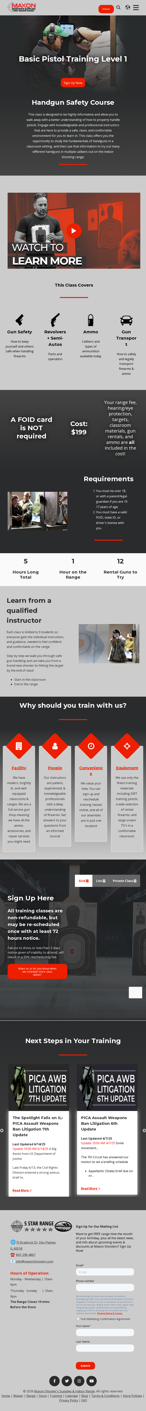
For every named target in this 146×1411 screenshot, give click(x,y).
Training (56, 1396)
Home (6, 1396)
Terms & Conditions (105, 1396)
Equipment (127, 768)
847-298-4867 (25, 1255)
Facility (19, 768)
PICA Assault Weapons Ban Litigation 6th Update (104, 1123)
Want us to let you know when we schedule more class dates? (37, 971)
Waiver (106, 9)
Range (31, 1396)
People (55, 768)
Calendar (71, 1396)
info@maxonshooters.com (34, 1261)
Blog (84, 1396)
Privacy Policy (68, 1400)
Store (43, 1396)
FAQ (84, 1400)
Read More (21, 1190)
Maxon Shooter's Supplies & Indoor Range (64, 1391)
